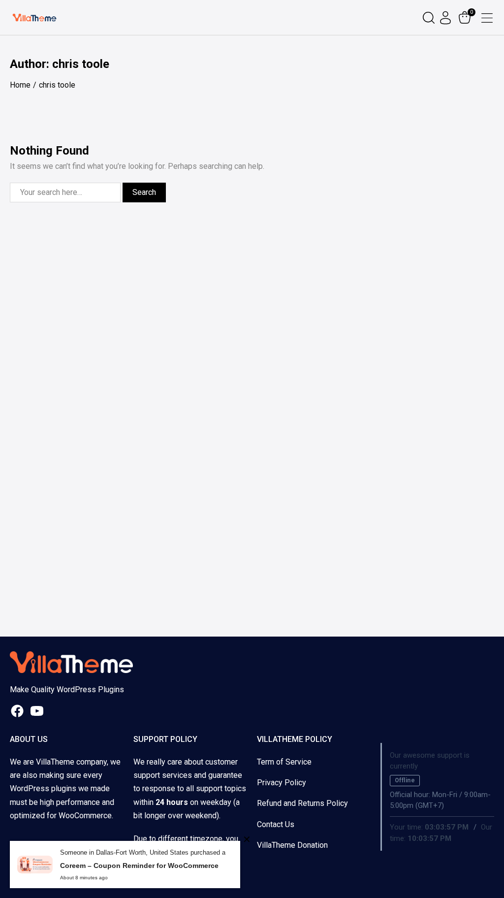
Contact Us (275, 824)
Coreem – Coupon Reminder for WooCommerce (139, 865)
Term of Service (284, 762)
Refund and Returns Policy (302, 803)
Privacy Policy (281, 782)
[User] (446, 17)
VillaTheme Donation (292, 845)
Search (144, 192)
